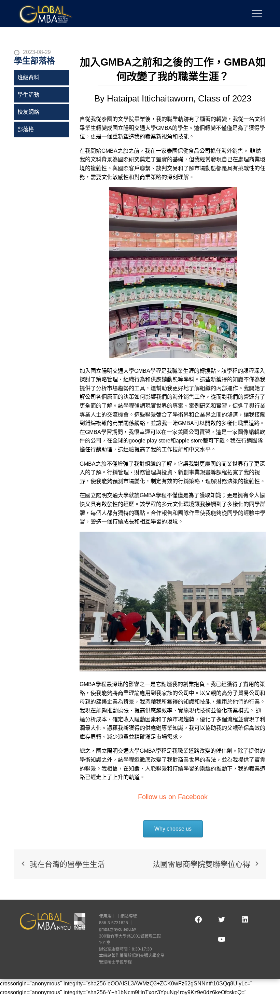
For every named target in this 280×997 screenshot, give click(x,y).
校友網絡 (28, 112)
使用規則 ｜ (110, 916)
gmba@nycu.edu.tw (117, 929)
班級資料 (28, 77)
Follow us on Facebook (173, 797)
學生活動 (28, 95)
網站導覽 (129, 916)
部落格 (25, 129)
